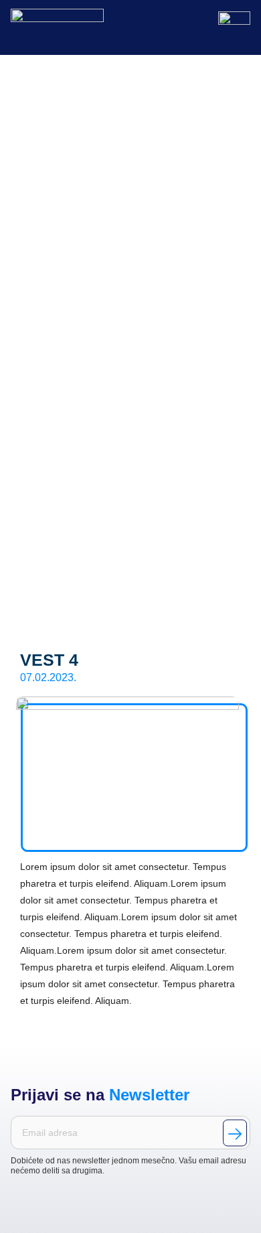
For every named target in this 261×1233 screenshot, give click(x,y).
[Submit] (235, 1133)
